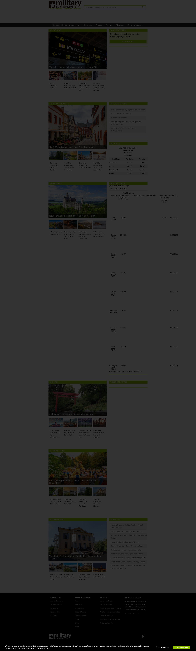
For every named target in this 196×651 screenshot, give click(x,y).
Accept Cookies (182, 647)
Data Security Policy (43, 648)
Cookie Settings (163, 647)
